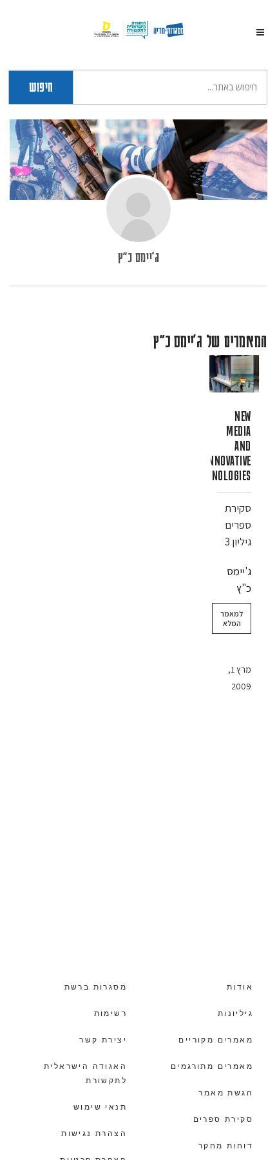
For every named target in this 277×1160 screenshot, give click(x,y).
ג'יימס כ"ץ (138, 257)
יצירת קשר (103, 1039)
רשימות (110, 1013)
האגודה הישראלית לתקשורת (85, 1073)
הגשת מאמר (225, 1092)
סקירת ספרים (223, 1119)
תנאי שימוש (100, 1107)
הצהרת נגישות (94, 1133)
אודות (240, 987)
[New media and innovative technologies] (234, 373)
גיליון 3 (238, 541)
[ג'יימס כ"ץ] (138, 209)
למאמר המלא (231, 618)
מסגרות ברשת (95, 987)
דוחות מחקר (225, 1145)
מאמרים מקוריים (215, 1039)
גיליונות (235, 1013)
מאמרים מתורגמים (212, 1066)
